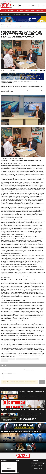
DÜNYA (16, 10)
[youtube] (39, 468)
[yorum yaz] (38, 70)
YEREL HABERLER (9, 24)
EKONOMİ (27, 10)
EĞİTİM (21, 10)
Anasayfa (3, 24)
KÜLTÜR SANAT (39, 10)
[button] (45, 10)
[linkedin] (34, 70)
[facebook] (31, 70)
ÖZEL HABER (10, 10)
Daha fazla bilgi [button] (9, 468)
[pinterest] (35, 70)
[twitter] (33, 70)
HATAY (4, 10)
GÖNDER (42, 382)
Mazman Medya (4, 360)
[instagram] (37, 468)
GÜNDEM (32, 10)
